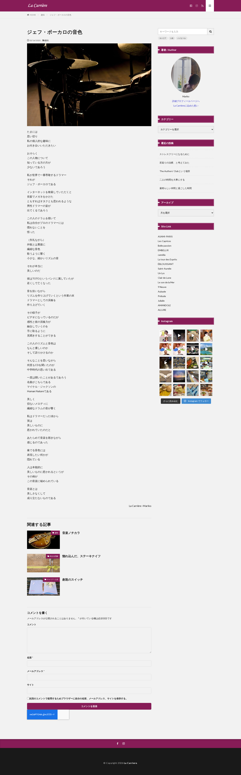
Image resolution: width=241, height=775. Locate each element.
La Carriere (130, 763)
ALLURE (162, 309)
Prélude (162, 296)
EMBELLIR (163, 250)
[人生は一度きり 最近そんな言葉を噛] (165, 363)
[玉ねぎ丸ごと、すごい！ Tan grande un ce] (165, 390)
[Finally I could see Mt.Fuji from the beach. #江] (179, 376)
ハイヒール (182, 38)
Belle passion (164, 245)
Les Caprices (164, 241)
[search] (210, 31)
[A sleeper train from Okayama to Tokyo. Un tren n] (206, 376)
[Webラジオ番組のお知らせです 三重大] (165, 349)
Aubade (162, 291)
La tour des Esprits (167, 259)
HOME (33, 15)
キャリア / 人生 (52, 579)
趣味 (43, 15)
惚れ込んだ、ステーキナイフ (81, 556)
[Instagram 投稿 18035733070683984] (193, 349)
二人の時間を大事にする (172, 179)
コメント (31, 624)
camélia (161, 254)
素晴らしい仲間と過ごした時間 (176, 188)
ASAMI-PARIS (165, 236)
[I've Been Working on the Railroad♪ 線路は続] (193, 376)
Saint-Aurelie (164, 268)
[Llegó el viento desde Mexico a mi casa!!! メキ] (193, 363)
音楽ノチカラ (71, 533)
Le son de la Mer (166, 282)
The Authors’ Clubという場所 (175, 171)
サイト (30, 685)
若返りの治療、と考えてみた (174, 162)
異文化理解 (54, 556)
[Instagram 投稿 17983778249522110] (206, 363)
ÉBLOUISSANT (166, 264)
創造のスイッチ (72, 579)
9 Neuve (162, 287)
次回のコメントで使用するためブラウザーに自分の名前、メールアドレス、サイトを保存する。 (78, 698)
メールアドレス (35, 671)
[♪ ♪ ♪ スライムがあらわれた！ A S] (193, 390)
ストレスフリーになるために (174, 154)
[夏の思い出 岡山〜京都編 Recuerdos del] (165, 376)
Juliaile (161, 300)
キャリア (163, 38)
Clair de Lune (164, 277)
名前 (30, 657)
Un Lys (161, 273)
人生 (171, 38)
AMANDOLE (164, 305)
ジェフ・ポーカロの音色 (60, 15)
